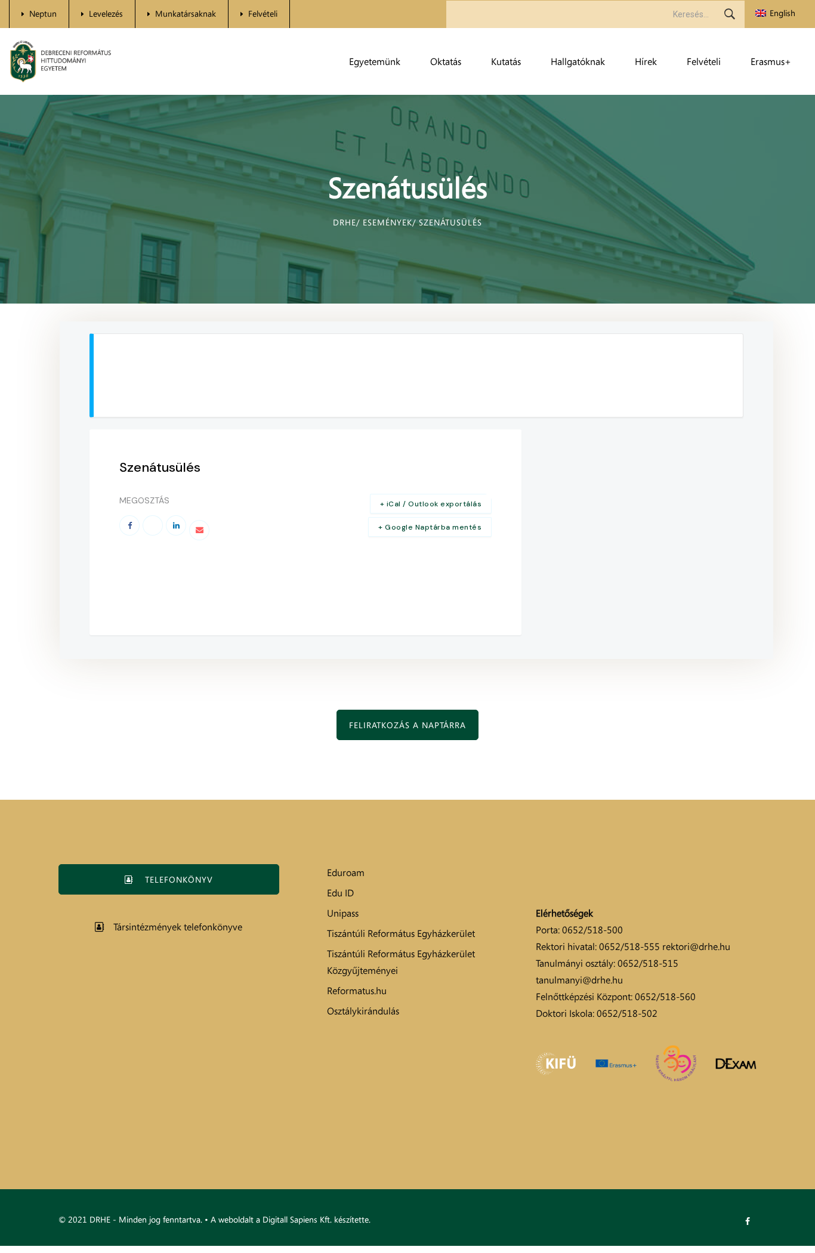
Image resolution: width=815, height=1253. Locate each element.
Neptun (43, 13)
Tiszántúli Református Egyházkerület (401, 933)
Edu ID (340, 892)
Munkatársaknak (185, 13)
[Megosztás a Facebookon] (129, 525)
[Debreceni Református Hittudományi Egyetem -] (60, 61)
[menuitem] (775, 13)
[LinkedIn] (176, 525)
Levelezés (106, 13)
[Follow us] (748, 1221)
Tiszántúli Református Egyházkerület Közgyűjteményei (401, 962)
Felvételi (262, 13)
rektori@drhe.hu (696, 946)
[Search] (730, 14)
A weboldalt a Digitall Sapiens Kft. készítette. (291, 1219)
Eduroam (346, 872)
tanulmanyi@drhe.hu (579, 979)
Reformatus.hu (357, 990)
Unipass (343, 913)
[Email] (199, 530)
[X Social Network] (153, 525)
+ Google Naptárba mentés (429, 527)
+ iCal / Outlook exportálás (431, 504)
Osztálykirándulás (363, 1010)
